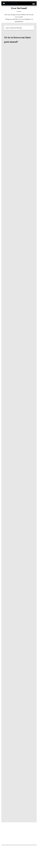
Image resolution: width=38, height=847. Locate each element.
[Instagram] (20, 838)
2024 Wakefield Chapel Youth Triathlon (19, 130)
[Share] (30, 4)
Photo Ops (22, 420)
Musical (14, 420)
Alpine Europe (16, 161)
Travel (24, 161)
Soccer (15, 398)
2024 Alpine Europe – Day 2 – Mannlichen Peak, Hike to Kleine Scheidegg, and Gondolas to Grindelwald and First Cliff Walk (19, 334)
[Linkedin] (18, 838)
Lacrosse (16, 442)
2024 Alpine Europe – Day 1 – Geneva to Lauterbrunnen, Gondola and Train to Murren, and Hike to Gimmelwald (19, 358)
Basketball (16, 618)
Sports (14, 127)
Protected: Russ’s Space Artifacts (19, 87)
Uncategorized (19, 84)
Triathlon (22, 127)
